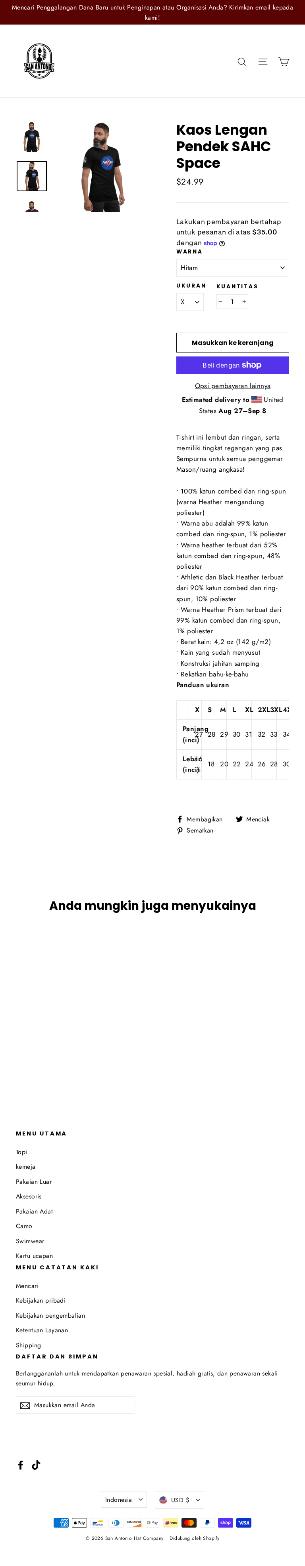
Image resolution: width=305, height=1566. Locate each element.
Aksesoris (29, 1196)
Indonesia (118, 1499)
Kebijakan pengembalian (50, 1315)
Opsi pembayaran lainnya (233, 386)
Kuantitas (237, 287)
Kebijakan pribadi (41, 1300)
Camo (24, 1226)
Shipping (28, 1345)
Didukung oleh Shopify (194, 1538)
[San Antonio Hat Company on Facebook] (20, 1464)
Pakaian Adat (34, 1211)
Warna (189, 252)
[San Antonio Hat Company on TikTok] (36, 1464)
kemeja (26, 1166)
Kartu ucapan (34, 1255)
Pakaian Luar (34, 1181)
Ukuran (191, 286)
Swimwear (30, 1241)
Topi (21, 1151)
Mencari (27, 1285)
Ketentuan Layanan (42, 1330)
